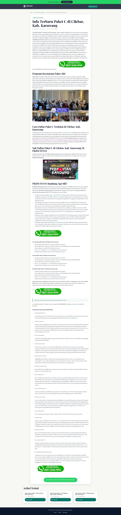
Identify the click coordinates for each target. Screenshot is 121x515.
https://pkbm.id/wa (74, 304)
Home (31, 12)
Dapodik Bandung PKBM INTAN (58, 300)
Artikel (59, 512)
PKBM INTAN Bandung (56, 222)
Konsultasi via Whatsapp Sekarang (61, 480)
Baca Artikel (29, 499)
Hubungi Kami (92, 6)
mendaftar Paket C (67, 132)
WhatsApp (65, 512)
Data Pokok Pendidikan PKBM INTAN (42, 300)
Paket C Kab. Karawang (39, 12)
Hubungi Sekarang (66, 2)
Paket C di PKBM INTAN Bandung (58, 195)
